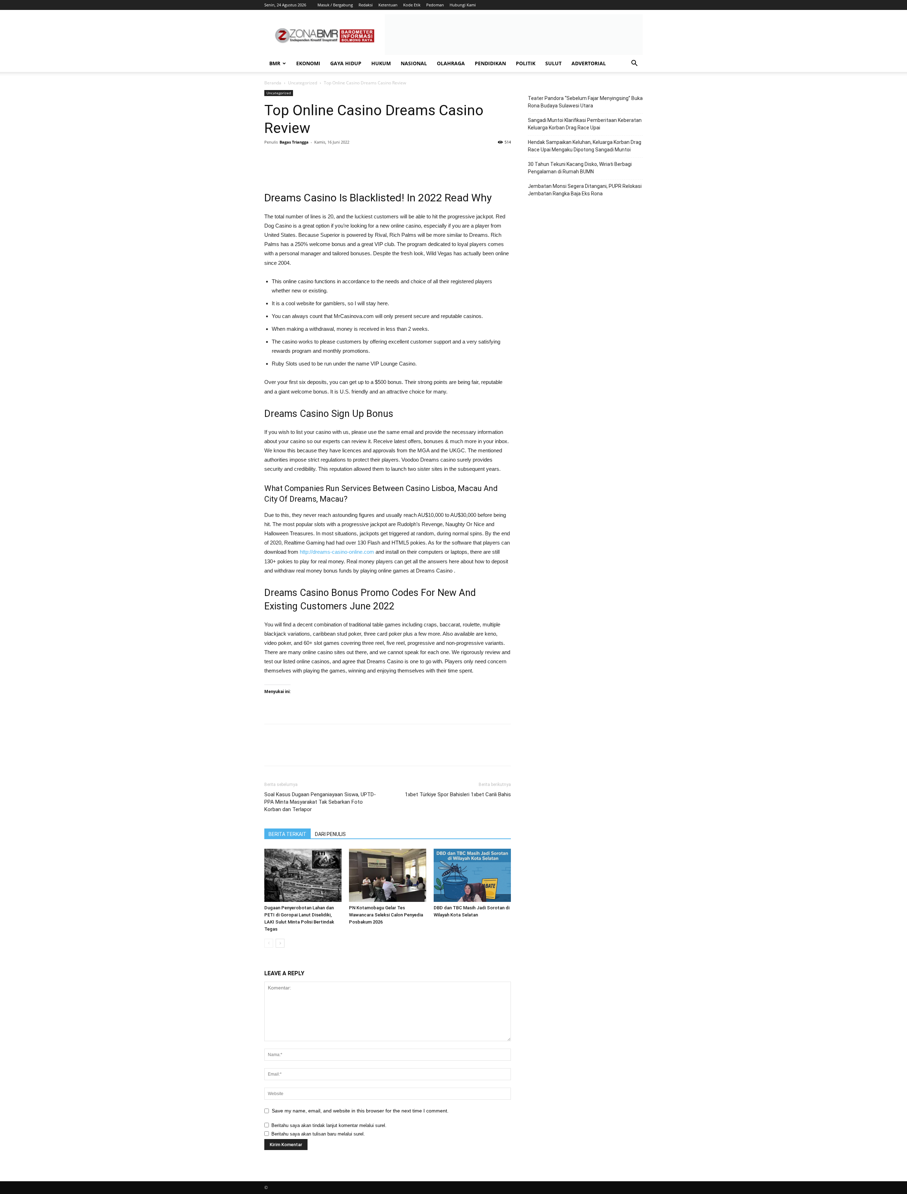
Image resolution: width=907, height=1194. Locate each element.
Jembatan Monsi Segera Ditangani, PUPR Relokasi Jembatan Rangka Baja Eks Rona (585, 189)
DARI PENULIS (330, 834)
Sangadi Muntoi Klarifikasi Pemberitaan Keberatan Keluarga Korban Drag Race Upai (585, 123)
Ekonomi (308, 63)
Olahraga (451, 63)
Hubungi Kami (463, 4)
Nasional (414, 63)
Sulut (553, 63)
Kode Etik (412, 4)
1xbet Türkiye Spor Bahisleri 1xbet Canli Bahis (458, 794)
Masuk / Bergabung (335, 4)
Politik (525, 63)
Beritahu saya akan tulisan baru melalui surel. (318, 1134)
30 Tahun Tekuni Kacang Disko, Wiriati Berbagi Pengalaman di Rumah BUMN (580, 167)
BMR (274, 63)
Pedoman (435, 4)
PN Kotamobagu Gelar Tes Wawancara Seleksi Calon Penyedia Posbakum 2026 (386, 915)
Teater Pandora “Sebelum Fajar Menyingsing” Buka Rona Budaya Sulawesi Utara (585, 101)
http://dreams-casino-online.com (337, 552)
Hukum (381, 63)
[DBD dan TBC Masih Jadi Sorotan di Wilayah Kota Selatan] (472, 875)
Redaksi (366, 4)
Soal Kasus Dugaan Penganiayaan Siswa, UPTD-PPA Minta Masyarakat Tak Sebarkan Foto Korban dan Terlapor (320, 802)
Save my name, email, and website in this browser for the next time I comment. (360, 1111)
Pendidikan (490, 63)
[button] (634, 64)
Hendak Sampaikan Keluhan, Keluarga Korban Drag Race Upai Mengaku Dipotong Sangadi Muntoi (584, 145)
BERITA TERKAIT (287, 834)
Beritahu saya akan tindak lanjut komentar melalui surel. (329, 1125)
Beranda (272, 83)
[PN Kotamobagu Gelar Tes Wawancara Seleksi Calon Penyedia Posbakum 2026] (387, 875)
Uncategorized (302, 83)
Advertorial (588, 63)
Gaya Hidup (345, 63)
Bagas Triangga (294, 142)
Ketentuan (388, 4)
